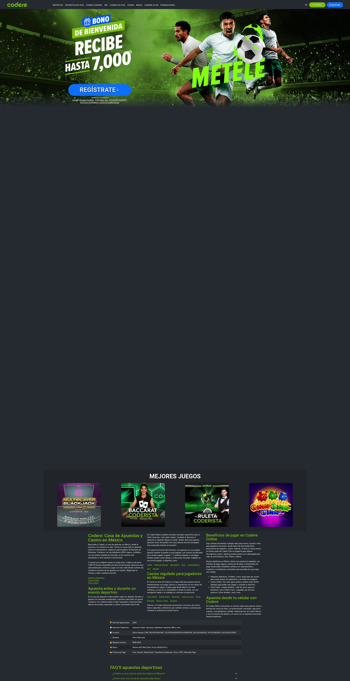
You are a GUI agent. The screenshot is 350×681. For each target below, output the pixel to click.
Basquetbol (174, 565)
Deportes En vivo (74, 5)
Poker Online (93, 583)
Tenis (183, 565)
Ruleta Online (164, 597)
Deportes (58, 5)
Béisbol (156, 569)
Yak (106, 5)
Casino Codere (94, 5)
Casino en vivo (188, 597)
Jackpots (173, 601)
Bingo (139, 5)
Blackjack (176, 597)
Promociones (167, 5)
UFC (149, 569)
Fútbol (149, 565)
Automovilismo (193, 565)
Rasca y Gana (162, 601)
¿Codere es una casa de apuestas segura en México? (138, 673)
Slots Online (152, 597)
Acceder (317, 4)
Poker (130, 5)
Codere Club (151, 5)
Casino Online (93, 580)
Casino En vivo (117, 5)
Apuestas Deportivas (96, 578)
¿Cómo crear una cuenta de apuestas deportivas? (136, 678)
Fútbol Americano (161, 565)
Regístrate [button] (334, 4)
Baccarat (150, 601)
